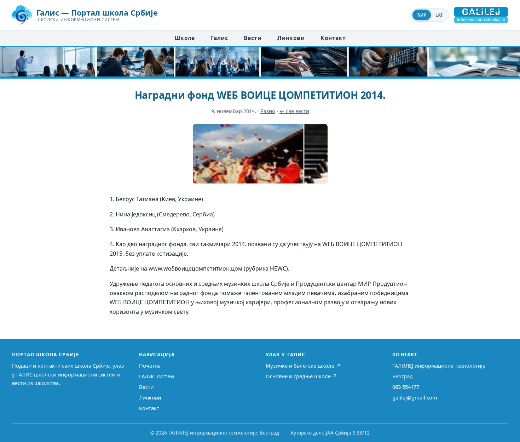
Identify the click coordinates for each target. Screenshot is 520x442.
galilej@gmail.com (414, 397)
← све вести (294, 111)
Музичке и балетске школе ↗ (303, 365)
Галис (219, 38)
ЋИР (421, 15)
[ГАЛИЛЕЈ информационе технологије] (481, 15)
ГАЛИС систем (156, 376)
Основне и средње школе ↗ (301, 376)
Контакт (333, 38)
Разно (267, 111)
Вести (252, 38)
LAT (439, 15)
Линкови (291, 38)
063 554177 (405, 386)
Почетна (150, 365)
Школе (184, 38)
